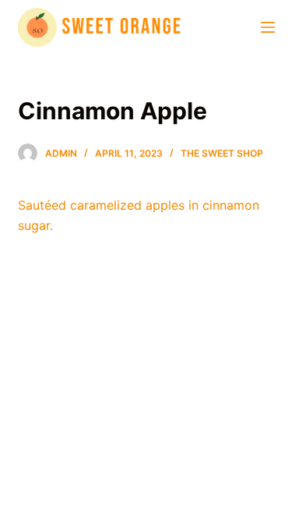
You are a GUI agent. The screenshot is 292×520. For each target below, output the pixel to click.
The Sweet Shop (222, 153)
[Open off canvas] (268, 27)
